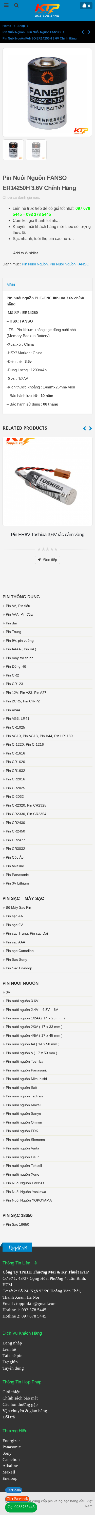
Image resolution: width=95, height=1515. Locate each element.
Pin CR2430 (15, 823)
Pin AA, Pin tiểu (18, 606)
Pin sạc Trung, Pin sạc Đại (27, 933)
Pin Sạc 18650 (17, 1224)
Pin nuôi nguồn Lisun (23, 1157)
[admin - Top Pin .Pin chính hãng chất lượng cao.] (48, 10)
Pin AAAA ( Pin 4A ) (21, 649)
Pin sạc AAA (15, 942)
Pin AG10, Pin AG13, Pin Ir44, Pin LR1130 (39, 736)
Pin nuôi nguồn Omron (24, 1122)
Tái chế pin (13, 1355)
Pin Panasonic (17, 875)
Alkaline (10, 1465)
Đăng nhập (12, 1343)
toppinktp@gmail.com (36, 1303)
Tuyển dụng (13, 1368)
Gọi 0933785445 (21, 1507)
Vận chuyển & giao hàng (25, 1410)
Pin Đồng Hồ (16, 666)
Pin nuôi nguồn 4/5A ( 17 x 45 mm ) (34, 1035)
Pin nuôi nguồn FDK (22, 1131)
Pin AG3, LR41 (17, 718)
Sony (7, 1453)
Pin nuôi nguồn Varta (22, 1148)
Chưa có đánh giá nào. (21, 197)
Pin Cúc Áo (15, 857)
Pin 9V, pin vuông (20, 641)
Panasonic (12, 1447)
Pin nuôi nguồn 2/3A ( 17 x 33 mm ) (34, 1027)
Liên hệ (9, 1349)
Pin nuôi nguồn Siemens (25, 1140)
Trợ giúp (10, 1362)
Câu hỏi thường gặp (20, 1404)
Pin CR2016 (15, 779)
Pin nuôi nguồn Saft (21, 1088)
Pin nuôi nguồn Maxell (23, 1105)
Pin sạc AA (14, 916)
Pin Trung (13, 632)
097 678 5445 (34, 1316)
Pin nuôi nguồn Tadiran (24, 1096)
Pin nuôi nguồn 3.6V (22, 1001)
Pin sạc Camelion (20, 951)
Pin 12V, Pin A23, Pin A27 (26, 693)
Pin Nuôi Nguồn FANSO (69, 264)
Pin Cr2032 (15, 796)
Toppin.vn (17, 1247)
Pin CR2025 (15, 788)
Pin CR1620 (15, 762)
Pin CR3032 (15, 849)
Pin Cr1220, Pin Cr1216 (25, 744)
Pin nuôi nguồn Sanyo (23, 1113)
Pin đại (11, 623)
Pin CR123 (14, 684)
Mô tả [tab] (11, 285)
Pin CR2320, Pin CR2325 (26, 805)
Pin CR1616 (15, 753)
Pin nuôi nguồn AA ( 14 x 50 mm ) (33, 1044)
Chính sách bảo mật (20, 1398)
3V (8, 992)
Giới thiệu (12, 1391)
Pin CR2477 (15, 840)
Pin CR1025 (15, 727)
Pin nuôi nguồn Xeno (22, 1174)
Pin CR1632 (15, 771)
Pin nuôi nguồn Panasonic (27, 1070)
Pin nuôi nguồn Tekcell (24, 1166)
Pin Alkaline (15, 866)
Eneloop (10, 1478)
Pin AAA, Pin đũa (19, 614)
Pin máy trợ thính (19, 658)
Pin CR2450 (15, 831)
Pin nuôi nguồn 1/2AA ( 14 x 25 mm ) (35, 1018)
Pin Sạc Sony (16, 960)
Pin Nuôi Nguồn (35, 264)
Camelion (11, 1459)
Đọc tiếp (50, 559)
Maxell (9, 1472)
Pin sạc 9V (14, 925)
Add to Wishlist (25, 253)
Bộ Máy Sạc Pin (18, 907)
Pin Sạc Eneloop (19, 968)
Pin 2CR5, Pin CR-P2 (23, 701)
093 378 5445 (34, 1309)
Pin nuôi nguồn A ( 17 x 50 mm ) (31, 1053)
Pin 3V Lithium (17, 883)
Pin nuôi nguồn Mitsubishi (26, 1079)
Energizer (11, 1440)
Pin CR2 (12, 675)
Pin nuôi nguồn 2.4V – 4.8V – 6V (32, 1010)
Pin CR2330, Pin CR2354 (26, 814)
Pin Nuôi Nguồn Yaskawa (26, 1192)
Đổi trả (9, 1417)
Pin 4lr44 (13, 710)
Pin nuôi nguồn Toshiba (24, 1061)
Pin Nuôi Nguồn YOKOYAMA (29, 1200)
